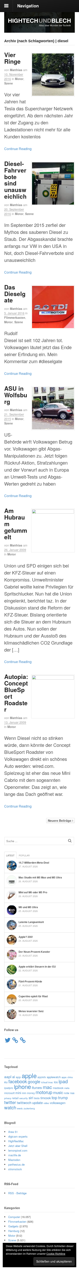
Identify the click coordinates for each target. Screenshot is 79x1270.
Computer (14, 1217)
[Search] (70, 840)
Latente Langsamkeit (31, 922)
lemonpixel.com (17, 1150)
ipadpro (8, 1088)
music (58, 1092)
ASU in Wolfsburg (15, 395)
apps (64, 1077)
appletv (41, 1077)
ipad (63, 1081)
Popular (24, 855)
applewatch (54, 1077)
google (34, 1082)
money (31, 1093)
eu (6, 1082)
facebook (17, 1081)
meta (66, 1088)
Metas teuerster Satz (31, 1011)
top (54, 1097)
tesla (37, 1098)
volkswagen (58, 1103)
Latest (10, 855)
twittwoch (24, 1102)
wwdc (20, 1108)
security (23, 1098)
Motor (19, 79)
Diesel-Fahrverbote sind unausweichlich (15, 180)
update (37, 1102)
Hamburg (13, 1231)
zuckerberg (29, 1108)
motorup (44, 1092)
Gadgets (13, 1226)
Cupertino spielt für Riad (33, 996)
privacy (7, 1098)
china (70, 1077)
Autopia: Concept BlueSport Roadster (16, 693)
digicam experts (18, 1136)
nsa (72, 1093)
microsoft (9, 1093)
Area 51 (13, 1132)
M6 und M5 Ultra (28, 907)
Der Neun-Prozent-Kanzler (34, 952)
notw (66, 1093)
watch (10, 1107)
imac (50, 1082)
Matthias (16, 70)
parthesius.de (16, 1164)
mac (47, 1086)
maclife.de (14, 1155)
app (18, 1077)
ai (13, 1076)
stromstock (15, 1169)
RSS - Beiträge (17, 1193)
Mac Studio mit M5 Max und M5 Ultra (40, 877)
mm (24, 1093)
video (46, 1103)
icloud (44, 1082)
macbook (58, 1088)
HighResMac (16, 1141)
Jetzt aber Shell (17, 1146)
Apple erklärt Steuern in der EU (37, 966)
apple (29, 1075)
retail (15, 1098)
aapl (7, 1076)
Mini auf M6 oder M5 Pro (33, 892)
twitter (10, 1102)
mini (18, 1092)
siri (31, 1097)
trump (63, 1097)
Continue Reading (18, 148)
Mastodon (14, 1160)
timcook (45, 1098)
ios (56, 1082)
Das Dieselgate (14, 294)
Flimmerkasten (14, 317)
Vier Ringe (12, 58)
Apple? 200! (26, 937)
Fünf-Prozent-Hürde (30, 981)
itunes (37, 1087)
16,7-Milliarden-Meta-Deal (34, 862)
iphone (22, 1086)
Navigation (28, 6)
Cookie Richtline (55, 1253)
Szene (8, 83)
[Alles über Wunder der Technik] (39, 29)
